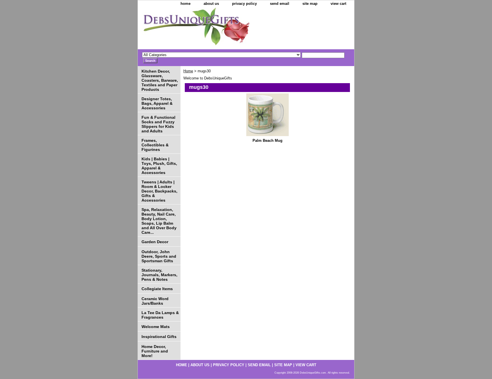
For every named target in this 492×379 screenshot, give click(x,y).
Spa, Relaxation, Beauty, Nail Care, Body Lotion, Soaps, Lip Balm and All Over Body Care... (159, 221)
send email (279, 3)
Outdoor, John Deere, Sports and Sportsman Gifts (159, 256)
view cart (338, 3)
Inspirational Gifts (159, 336)
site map (309, 3)
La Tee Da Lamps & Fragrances (160, 314)
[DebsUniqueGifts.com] (209, 28)
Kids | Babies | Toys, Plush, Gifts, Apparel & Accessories (159, 166)
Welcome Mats (156, 326)
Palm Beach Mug (267, 140)
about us (211, 3)
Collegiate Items (157, 288)
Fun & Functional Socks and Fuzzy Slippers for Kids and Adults (158, 124)
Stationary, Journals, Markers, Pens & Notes (159, 275)
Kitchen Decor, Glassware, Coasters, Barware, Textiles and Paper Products (160, 80)
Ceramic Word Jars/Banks (155, 301)
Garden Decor (155, 241)
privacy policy (244, 3)
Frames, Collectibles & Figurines (155, 145)
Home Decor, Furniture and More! (155, 351)
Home (188, 71)
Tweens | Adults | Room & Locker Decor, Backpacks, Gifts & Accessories (159, 191)
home (185, 3)
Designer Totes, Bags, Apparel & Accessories (157, 103)
